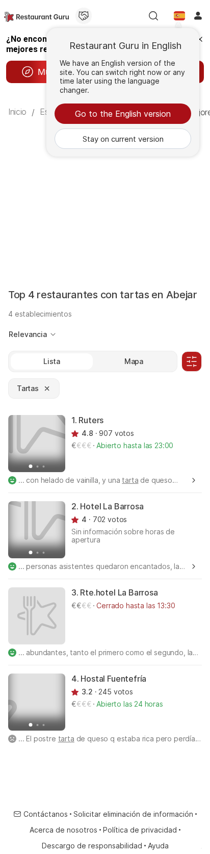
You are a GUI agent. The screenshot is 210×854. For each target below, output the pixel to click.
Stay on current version (123, 139)
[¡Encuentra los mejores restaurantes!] (36, 16)
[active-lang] (179, 16)
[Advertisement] (105, 193)
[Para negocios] (83, 15)
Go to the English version (123, 114)
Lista (51, 361)
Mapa (133, 361)
